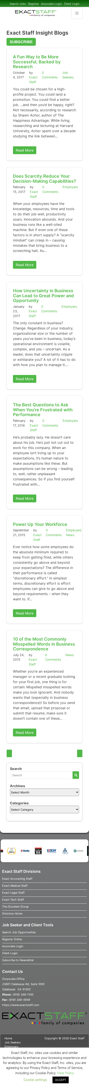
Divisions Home (12, 913)
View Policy (65, 1073)
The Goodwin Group (15, 906)
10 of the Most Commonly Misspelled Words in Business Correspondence (44, 644)
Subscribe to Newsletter (18, 960)
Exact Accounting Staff (17, 878)
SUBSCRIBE (21, 42)
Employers (70, 187)
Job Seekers (13, 1042)
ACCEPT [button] (60, 1080)
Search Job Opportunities (19, 932)
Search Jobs (18, 3)
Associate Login (51, 3)
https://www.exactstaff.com (20, 1005)
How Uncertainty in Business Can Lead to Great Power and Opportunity (43, 295)
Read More (24, 150)
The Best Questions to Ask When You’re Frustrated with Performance (43, 409)
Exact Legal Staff (13, 892)
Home (8, 1038)
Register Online (12, 939)
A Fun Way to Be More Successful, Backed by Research (37, 61)
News (70, 535)
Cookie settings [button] (35, 1080)
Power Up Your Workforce (40, 524)
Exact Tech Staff (13, 899)
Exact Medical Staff (15, 885)
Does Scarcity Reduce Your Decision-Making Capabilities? (44, 179)
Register (33, 3)
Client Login (71, 3)
